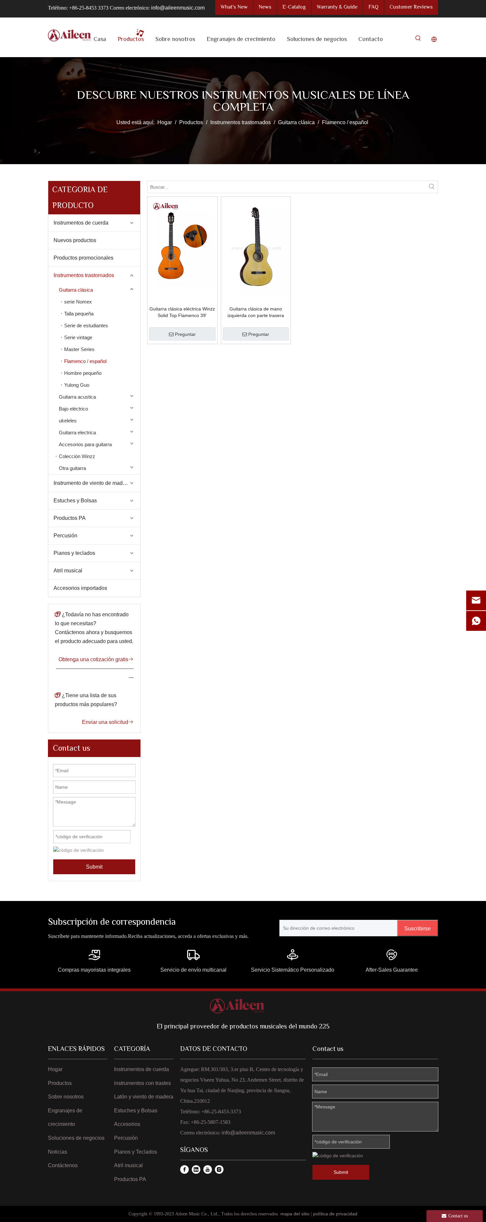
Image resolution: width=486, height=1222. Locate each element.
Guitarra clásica (76, 290)
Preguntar (185, 334)
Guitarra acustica (77, 397)
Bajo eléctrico (73, 409)
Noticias (57, 1152)
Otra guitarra (72, 468)
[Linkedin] (196, 1169)
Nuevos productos (75, 240)
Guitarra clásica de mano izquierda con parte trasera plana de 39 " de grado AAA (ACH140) (256, 312)
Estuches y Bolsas (75, 500)
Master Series (79, 349)
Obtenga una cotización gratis (96, 659)
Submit (94, 867)
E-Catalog (294, 7)
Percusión (65, 535)
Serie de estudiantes (86, 325)
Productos (60, 1083)
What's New (234, 7)
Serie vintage (78, 337)
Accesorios (127, 1124)
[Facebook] (184, 1169)
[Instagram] (219, 1169)
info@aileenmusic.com (178, 8)
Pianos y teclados (74, 553)
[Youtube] (207, 1169)
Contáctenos (63, 1165)
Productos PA (70, 518)
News (265, 7)
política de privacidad (335, 1213)
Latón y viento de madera (143, 1096)
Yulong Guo (76, 385)
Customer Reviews (411, 7)
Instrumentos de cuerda (81, 223)
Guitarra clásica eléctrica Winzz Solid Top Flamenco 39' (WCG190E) (182, 312)
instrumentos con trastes (142, 1083)
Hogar (55, 1069)
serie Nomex (78, 302)
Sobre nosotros (66, 1096)
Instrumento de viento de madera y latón (97, 483)
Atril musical (68, 570)
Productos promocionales (83, 258)
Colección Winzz (77, 456)
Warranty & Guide (337, 7)
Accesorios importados (80, 588)
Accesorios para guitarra (85, 444)
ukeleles (68, 420)
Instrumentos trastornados (84, 275)
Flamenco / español (85, 361)
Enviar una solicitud (108, 722)
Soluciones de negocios (76, 1138)
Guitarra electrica (77, 432)
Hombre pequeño (82, 373)
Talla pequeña (79, 313)
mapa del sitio (294, 1213)
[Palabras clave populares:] (418, 40)
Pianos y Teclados (135, 1152)
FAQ (373, 7)
